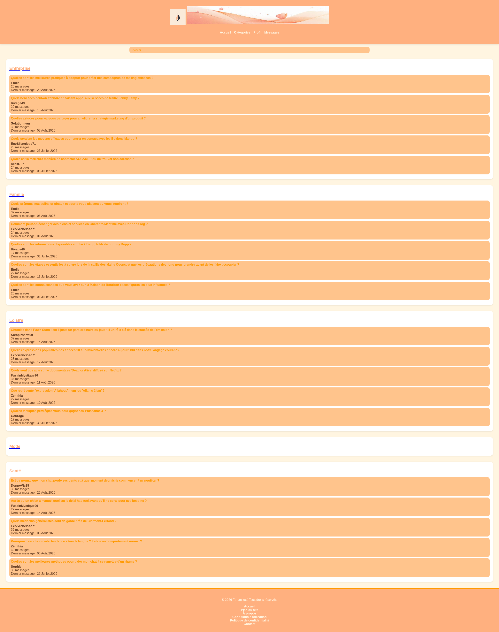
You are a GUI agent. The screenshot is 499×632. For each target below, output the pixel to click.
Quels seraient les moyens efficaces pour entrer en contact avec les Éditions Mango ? (74, 138)
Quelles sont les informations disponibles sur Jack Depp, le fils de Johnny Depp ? (71, 244)
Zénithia (17, 395)
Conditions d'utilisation (249, 617)
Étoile (15, 83)
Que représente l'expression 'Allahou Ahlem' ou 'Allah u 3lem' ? (57, 390)
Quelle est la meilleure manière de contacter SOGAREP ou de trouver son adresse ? (72, 159)
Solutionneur (20, 123)
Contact (249, 624)
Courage (17, 416)
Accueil (225, 32)
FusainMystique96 (24, 375)
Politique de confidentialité (249, 620)
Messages (271, 32)
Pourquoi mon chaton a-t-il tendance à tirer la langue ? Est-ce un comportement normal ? (76, 541)
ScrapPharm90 (22, 335)
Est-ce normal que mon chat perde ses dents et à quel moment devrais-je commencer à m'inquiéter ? (85, 480)
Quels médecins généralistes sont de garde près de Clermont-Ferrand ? (64, 521)
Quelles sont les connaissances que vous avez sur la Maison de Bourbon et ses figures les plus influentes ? (90, 284)
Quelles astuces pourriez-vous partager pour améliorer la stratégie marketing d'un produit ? (78, 118)
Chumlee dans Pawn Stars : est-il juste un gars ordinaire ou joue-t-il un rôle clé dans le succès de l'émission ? (91, 329)
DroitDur (17, 164)
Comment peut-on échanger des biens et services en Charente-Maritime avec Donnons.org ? (79, 224)
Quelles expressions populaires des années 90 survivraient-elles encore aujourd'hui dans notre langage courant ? (95, 350)
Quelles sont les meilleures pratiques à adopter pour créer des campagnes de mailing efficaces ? (82, 78)
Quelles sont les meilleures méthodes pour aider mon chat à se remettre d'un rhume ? (74, 561)
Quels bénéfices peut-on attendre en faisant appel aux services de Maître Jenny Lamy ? (75, 98)
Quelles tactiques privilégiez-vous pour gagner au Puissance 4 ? (58, 411)
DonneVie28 (20, 485)
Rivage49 (18, 103)
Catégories (242, 32)
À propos (250, 613)
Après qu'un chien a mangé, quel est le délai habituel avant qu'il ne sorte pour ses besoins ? (79, 500)
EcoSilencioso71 (23, 143)
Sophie (16, 566)
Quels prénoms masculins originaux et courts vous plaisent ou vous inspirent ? (69, 203)
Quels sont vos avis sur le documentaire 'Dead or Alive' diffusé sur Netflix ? (66, 370)
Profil (257, 32)
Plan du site (249, 610)
